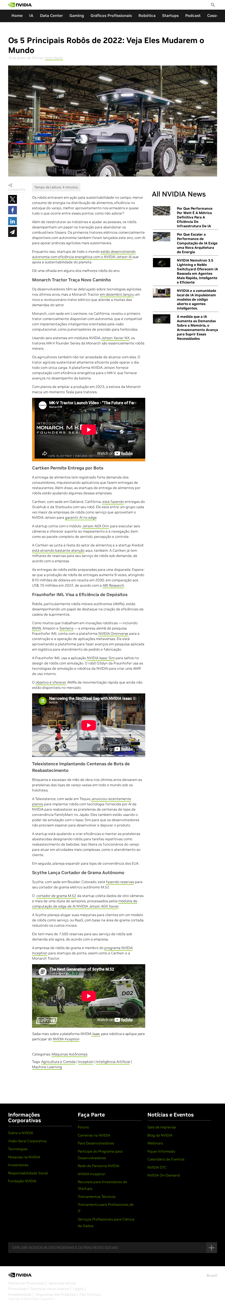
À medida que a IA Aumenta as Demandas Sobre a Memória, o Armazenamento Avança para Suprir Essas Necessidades (197, 327)
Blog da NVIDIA (159, 1135)
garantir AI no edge (81, 517)
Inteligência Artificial (113, 1061)
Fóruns (83, 1127)
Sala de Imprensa (161, 1127)
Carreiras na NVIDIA (94, 1135)
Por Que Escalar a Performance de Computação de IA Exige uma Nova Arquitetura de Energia (197, 243)
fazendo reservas (120, 882)
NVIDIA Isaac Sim (101, 658)
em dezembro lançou (117, 294)
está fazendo (113, 501)
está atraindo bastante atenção (58, 550)
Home (17, 15)
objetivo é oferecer (51, 682)
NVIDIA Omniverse (113, 633)
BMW (36, 628)
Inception (86, 1061)
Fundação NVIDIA (22, 1181)
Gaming (76, 15)
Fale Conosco (90, 1294)
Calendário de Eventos (165, 1159)
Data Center (51, 15)
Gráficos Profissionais (111, 15)
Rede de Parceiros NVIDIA (98, 1166)
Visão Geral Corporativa (27, 1141)
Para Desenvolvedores (96, 1143)
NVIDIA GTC (157, 1167)
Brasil (212, 1275)
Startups (170, 15)
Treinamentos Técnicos (96, 1196)
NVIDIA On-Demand (163, 1175)
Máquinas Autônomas (69, 1054)
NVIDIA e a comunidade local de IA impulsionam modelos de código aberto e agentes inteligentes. (196, 299)
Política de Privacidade (26, 1283)
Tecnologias (17, 1149)
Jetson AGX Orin (95, 526)
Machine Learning (47, 1067)
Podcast (193, 15)
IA (31, 15)
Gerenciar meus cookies (49, 1288)
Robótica (147, 15)
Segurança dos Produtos (56, 1294)
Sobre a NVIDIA (20, 1133)
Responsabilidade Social (28, 1173)
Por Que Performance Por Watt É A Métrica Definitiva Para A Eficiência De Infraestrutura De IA (194, 217)
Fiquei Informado (161, 1151)
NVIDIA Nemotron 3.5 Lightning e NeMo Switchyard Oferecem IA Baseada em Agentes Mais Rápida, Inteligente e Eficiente (197, 271)
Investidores (18, 1165)
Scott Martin (54, 58)
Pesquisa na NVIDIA (24, 1157)
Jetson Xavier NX (115, 338)
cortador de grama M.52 (56, 895)
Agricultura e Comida (58, 1061)
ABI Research (113, 585)
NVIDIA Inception (91, 1174)
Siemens (66, 628)
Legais (78, 1288)
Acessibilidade (20, 1294)
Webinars (155, 1143)
